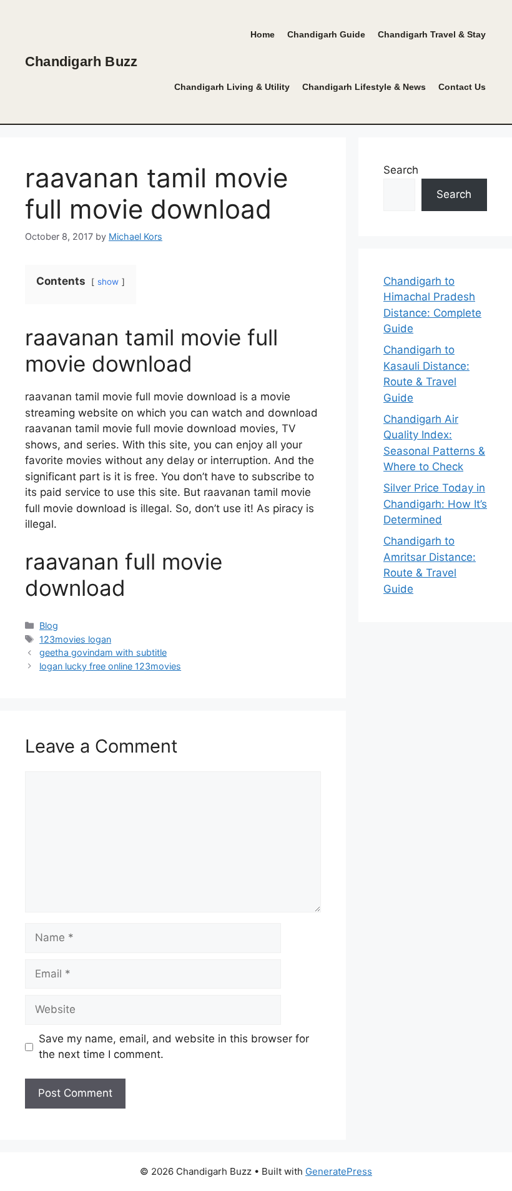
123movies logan (75, 639)
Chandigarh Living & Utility (232, 87)
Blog (48, 625)
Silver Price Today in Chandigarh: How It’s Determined (435, 504)
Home (262, 34)
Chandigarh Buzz (81, 61)
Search (400, 170)
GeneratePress (338, 1171)
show (108, 282)
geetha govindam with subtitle (103, 652)
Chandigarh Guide (326, 34)
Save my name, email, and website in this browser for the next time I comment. (174, 1046)
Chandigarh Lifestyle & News (364, 87)
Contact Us (462, 87)
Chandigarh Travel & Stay (432, 34)
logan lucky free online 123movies (110, 666)
